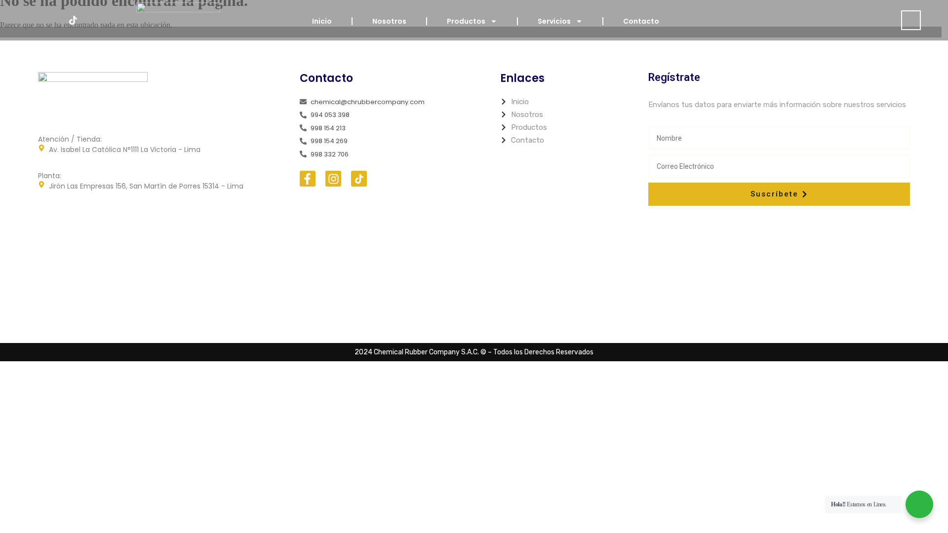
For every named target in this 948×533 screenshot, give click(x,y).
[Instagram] (51, 20)
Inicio (322, 21)
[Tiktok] (73, 20)
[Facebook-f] (308, 179)
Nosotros (389, 21)
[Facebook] (29, 20)
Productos (466, 21)
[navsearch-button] (911, 20)
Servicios (554, 21)
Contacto (641, 21)
